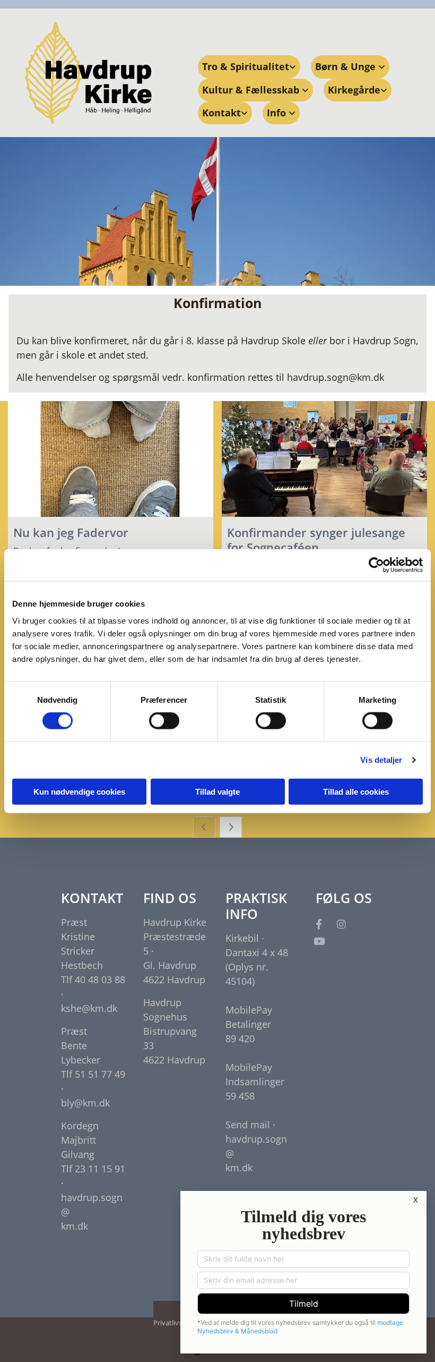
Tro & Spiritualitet (245, 66)
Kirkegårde (354, 89)
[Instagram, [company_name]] (341, 924)
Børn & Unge (346, 66)
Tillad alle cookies (356, 791)
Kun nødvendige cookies (79, 791)
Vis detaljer (381, 759)
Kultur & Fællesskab (252, 89)
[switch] (164, 720)
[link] (249, 66)
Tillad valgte (217, 791)
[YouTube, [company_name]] (319, 941)
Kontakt (221, 112)
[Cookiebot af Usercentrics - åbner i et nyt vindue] (376, 565)
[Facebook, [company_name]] (319, 924)
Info (278, 112)
